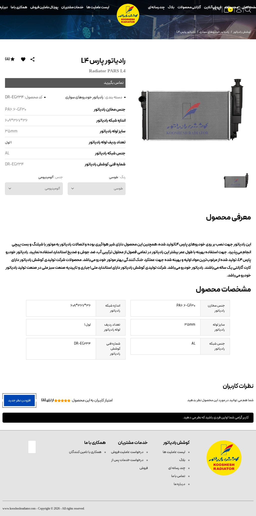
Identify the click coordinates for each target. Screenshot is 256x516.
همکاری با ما (19, 7)
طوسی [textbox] (118, 188)
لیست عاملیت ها (97, 7)
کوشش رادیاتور (242, 32)
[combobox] (97, 188)
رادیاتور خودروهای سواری (84, 97)
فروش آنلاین (213, 7)
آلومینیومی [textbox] (52, 188)
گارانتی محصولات (189, 7)
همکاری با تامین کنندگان (85, 452)
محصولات (231, 7)
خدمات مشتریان (72, 7)
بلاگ (171, 7)
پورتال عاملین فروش (44, 7)
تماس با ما (178, 476)
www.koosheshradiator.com (19, 508)
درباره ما (180, 484)
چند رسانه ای (156, 7)
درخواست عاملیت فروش (127, 452)
